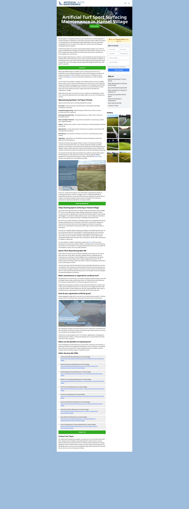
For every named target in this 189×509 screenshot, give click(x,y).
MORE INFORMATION (82, 203)
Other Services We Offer (115, 103)
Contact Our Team (113, 105)
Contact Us (82, 68)
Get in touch (94, 26)
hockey (71, 77)
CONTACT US (82, 432)
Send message (119, 70)
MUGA (96, 156)
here (90, 242)
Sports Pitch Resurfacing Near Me (117, 88)
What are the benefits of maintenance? (115, 99)
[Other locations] (125, 3)
